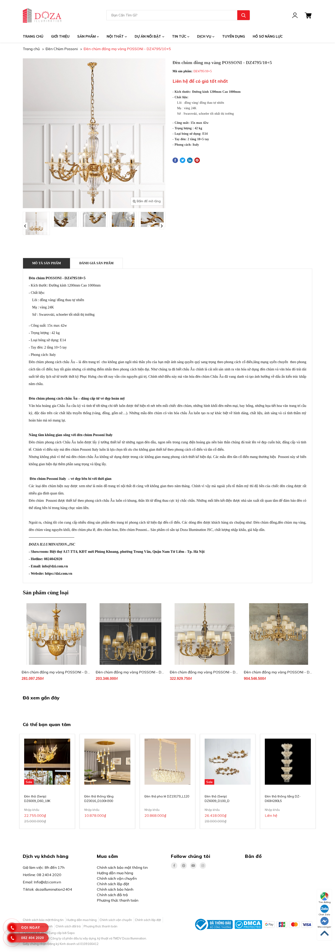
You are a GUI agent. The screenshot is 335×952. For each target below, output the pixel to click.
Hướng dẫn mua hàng (115, 873)
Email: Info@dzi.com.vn (42, 882)
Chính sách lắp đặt (113, 884)
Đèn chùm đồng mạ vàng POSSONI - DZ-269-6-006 (140, 672)
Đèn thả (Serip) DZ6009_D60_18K (37, 798)
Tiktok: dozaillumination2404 (47, 889)
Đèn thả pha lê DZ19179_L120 (166, 796)
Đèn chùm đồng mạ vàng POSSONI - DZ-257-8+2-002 (216, 672)
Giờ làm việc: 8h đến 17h (43, 867)
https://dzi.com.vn (58, 573)
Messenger (324, 926)
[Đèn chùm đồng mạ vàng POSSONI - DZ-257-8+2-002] (204, 634)
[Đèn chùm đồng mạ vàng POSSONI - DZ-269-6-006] (130, 634)
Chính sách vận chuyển (117, 878)
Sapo (71, 933)
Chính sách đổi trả (112, 894)
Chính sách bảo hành (115, 889)
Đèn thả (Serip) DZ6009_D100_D (217, 798)
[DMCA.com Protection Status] (248, 924)
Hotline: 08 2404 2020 (42, 874)
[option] (36, 223)
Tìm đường (324, 902)
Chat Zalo (324, 914)
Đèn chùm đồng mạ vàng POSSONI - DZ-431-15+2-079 (69, 672)
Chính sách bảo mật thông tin (122, 867)
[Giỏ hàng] (308, 15)
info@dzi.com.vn (55, 566)
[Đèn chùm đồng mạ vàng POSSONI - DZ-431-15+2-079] (56, 634)
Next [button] (162, 225)
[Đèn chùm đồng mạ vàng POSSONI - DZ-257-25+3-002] (278, 634)
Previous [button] (25, 225)
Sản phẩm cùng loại (46, 592)
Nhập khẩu (31, 810)
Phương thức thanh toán (117, 900)
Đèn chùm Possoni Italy (48, 479)
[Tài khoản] (295, 15)
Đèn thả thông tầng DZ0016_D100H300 (98, 798)
